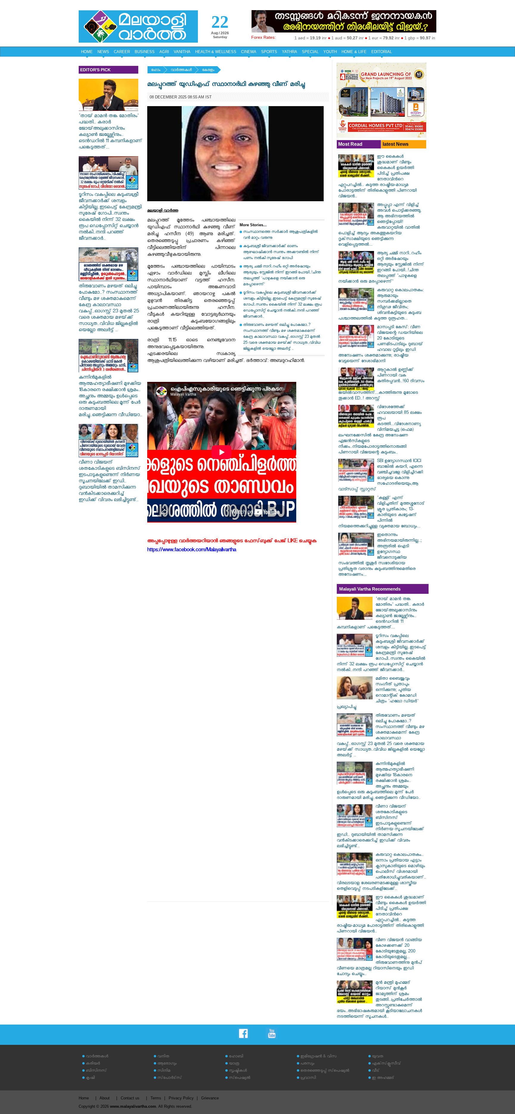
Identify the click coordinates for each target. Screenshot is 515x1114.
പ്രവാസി (308, 1078)
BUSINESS (145, 51)
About (105, 1098)
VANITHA (182, 51)
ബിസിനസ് (96, 1071)
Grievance (210, 1098)
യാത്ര (234, 1064)
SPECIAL (310, 51)
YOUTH (330, 51)
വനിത (163, 1057)
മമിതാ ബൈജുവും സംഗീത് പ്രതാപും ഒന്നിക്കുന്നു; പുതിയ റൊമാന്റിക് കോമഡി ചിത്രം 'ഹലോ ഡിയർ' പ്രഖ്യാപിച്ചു (377, 693)
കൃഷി (90, 1078)
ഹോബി (236, 1057)
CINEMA (248, 51)
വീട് (375, 1071)
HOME (87, 51)
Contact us (130, 1098)
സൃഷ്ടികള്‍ (238, 1071)
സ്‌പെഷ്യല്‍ (239, 1078)
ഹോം (155, 70)
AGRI (164, 51)
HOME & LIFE (354, 51)
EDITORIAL (381, 51)
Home (84, 1098)
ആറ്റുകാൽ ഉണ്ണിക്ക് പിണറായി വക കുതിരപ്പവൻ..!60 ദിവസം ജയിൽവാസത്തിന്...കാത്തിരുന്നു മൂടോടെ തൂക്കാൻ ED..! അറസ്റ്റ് (381, 385)
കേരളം (208, 70)
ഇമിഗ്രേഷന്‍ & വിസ (318, 1057)
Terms (156, 1098)
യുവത (377, 1057)
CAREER (122, 51)
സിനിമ (163, 1071)
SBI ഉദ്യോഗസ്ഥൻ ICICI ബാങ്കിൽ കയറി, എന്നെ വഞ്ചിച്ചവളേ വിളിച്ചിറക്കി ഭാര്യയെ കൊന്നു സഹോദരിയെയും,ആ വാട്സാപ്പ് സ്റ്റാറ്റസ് (380, 476)
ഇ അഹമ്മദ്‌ (383, 1078)
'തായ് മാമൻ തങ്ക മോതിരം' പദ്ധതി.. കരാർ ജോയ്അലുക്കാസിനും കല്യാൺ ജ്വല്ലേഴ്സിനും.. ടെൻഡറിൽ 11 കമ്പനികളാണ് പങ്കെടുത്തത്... (110, 132)
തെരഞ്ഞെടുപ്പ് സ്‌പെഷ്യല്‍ (324, 1071)
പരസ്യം (307, 1064)
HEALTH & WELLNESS (215, 51)
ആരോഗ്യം (166, 1064)
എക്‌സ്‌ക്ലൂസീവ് (386, 1064)
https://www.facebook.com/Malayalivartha (191, 550)
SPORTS (269, 51)
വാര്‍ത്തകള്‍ (181, 70)
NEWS (103, 51)
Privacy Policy (181, 1098)
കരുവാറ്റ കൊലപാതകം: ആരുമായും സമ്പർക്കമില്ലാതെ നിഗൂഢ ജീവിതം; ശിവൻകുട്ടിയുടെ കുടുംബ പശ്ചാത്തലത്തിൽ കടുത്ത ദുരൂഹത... (381, 305)
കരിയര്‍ (93, 1064)
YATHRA (289, 51)
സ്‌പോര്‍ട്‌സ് (169, 1078)
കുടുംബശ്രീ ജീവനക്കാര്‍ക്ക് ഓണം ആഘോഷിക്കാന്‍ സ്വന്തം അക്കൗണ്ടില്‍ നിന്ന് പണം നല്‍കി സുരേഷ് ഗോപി (281, 252)
